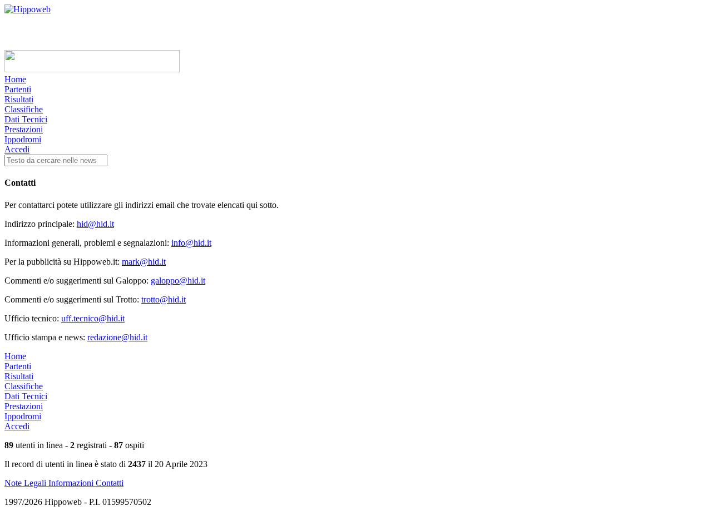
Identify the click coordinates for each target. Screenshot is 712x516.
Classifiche (23, 109)
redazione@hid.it (117, 337)
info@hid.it (191, 242)
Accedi (16, 149)
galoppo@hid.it (178, 280)
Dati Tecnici (25, 119)
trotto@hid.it (163, 299)
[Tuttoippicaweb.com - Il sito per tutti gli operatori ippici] (92, 69)
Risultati (18, 99)
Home (15, 79)
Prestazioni (23, 129)
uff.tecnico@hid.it (93, 318)
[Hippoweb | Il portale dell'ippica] (27, 9)
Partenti (17, 89)
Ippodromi (22, 139)
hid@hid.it (95, 224)
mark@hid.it (144, 261)
